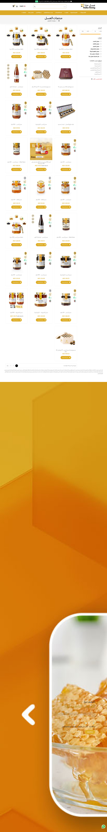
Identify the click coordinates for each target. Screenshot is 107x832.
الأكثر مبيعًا (83, 12)
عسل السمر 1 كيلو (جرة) (66, 275)
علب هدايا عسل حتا (94, 56)
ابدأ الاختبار (90, 732)
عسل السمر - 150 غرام (16, 275)
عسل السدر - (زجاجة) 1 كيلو (16, 86)
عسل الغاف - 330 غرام (16, 199)
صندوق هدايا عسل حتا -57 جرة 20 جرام (41, 86)
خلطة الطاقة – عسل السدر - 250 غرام (16, 162)
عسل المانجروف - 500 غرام (16, 312)
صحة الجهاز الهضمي (95, 68)
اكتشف (24, 12)
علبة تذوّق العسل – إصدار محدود (66, 124)
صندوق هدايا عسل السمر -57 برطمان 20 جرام (66, 350)
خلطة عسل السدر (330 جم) (16, 237)
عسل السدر (96, 41)
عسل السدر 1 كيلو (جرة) (41, 124)
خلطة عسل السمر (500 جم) (16, 49)
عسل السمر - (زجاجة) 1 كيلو (41, 237)
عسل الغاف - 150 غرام (41, 199)
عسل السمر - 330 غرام (65, 312)
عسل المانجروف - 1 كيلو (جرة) (41, 312)
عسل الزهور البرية (94, 51)
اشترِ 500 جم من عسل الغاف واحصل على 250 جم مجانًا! (41, 162)
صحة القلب (97, 72)
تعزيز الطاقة (97, 64)
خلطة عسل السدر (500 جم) (66, 49)
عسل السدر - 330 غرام (66, 162)
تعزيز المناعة (97, 66)
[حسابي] (16, 6)
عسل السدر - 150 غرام (66, 199)
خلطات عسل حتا (94, 54)
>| (7, 365)
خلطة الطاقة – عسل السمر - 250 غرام (66, 237)
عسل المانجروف (95, 49)
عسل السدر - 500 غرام (16, 124)
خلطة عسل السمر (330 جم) (41, 49)
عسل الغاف (96, 44)
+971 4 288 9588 (45, 1)
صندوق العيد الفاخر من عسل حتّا (66, 86)
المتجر (66, 12)
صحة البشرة (97, 74)
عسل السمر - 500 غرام (41, 275)
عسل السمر (96, 46)
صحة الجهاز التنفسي (95, 70)
